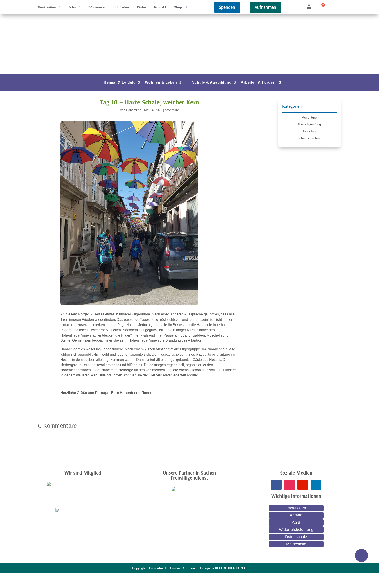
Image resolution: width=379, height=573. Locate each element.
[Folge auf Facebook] (276, 485)
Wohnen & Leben (161, 82)
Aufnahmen (265, 7)
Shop (178, 7)
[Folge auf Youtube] (302, 485)
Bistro (141, 7)
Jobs (72, 7)
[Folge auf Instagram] (289, 485)
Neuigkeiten (47, 7)
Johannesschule (309, 138)
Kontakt (160, 7)
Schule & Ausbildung (212, 82)
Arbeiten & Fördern (259, 82)
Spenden (227, 7)
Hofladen (122, 7)
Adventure (172, 110)
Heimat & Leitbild (120, 82)
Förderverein (97, 7)
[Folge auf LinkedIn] (316, 485)
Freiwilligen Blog (309, 124)
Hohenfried (133, 110)
